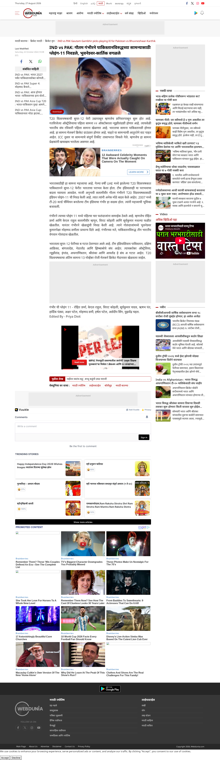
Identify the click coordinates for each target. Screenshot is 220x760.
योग (143, 710)
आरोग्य (79, 13)
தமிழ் (93, 3)
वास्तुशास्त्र (54, 710)
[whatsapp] (40, 61)
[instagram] (197, 3)
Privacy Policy (84, 746)
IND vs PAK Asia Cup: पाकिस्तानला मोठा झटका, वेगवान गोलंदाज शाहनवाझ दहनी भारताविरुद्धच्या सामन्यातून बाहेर (28, 111)
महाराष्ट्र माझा (55, 13)
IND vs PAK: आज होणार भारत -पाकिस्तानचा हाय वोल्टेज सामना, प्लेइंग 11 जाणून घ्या (30, 93)
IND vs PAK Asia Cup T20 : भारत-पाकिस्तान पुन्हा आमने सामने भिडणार (30, 102)
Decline (16, 757)
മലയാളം (119, 3)
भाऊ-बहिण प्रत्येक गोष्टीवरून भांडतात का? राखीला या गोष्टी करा (178, 98)
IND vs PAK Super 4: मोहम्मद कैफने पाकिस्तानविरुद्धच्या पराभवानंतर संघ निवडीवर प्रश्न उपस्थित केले (30, 85)
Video (164, 214)
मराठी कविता (147, 725)
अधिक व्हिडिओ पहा (166, 220)
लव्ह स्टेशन (146, 715)
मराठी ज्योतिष (94, 13)
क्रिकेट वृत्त (50, 41)
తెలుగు (109, 3)
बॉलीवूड (108, 385)
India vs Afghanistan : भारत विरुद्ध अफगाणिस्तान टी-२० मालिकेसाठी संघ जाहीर (179, 381)
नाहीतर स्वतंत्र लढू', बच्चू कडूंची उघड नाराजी (87, 379)
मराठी (100, 3)
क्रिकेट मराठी (36, 41)
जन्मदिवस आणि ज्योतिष (60, 735)
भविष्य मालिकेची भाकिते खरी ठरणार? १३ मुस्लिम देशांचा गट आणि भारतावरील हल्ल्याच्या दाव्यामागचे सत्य (180, 145)
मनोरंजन (154, 13)
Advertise (45, 746)
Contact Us (70, 746)
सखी (144, 705)
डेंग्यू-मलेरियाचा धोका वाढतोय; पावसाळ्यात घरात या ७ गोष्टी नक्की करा (178, 168)
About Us (33, 746)
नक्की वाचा (166, 91)
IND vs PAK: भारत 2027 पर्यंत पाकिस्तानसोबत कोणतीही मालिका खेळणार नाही (30, 76)
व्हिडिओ (142, 13)
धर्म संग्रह (129, 13)
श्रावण (69, 13)
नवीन (163, 307)
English (84, 3)
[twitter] (192, 3)
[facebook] (187, 3)
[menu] (18, 13)
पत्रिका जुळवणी (56, 715)
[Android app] (110, 689)
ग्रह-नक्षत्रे (53, 705)
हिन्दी (75, 3)
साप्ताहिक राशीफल (58, 730)
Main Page (21, 746)
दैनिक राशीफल (56, 720)
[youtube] (203, 3)
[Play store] (196, 13)
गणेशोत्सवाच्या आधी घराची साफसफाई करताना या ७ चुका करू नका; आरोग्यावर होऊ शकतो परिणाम (180, 192)
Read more (79, 362)
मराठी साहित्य (147, 720)
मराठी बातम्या (21, 41)
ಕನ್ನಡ (129, 3)
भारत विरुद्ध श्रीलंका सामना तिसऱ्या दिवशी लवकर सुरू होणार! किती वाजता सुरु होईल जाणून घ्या (178, 404)
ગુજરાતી (137, 3)
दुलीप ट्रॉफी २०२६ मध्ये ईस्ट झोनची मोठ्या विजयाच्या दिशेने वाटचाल (177, 357)
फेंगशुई (52, 725)
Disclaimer (57, 746)
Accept (5, 757)
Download (57, 111)
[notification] (202, 13)
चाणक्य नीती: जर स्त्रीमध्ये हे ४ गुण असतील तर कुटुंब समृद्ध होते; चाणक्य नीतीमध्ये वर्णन (180, 121)
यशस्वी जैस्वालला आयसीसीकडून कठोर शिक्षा (179, 336)
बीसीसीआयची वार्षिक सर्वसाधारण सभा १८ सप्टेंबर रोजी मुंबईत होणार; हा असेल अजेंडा (178, 314)
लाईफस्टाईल (113, 13)
